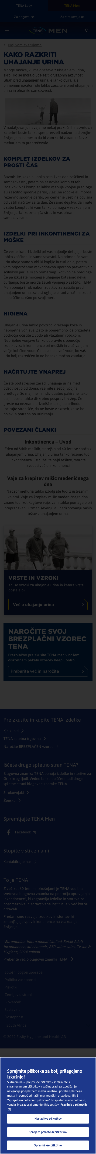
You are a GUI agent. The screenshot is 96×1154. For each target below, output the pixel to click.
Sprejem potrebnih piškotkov (48, 1132)
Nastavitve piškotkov (48, 1118)
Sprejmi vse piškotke (48, 1145)
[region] (48, 1105)
